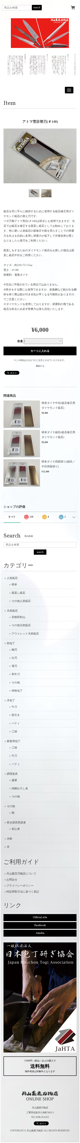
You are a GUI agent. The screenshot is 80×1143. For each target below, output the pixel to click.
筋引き (16, 715)
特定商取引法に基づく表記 (22, 891)
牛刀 (14, 706)
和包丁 (11, 643)
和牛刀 (16, 674)
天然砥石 (12, 610)
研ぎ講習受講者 (16, 822)
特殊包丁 (17, 690)
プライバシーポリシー (20, 885)
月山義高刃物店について (21, 873)
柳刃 (14, 649)
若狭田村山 (18, 617)
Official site (40, 917)
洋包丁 (11, 700)
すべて (11, 516)
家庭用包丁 (13, 741)
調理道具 (12, 773)
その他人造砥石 (21, 601)
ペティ (16, 723)
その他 (16, 682)
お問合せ (11, 879)
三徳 (14, 731)
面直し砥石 (18, 592)
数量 (20, 341)
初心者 (16, 828)
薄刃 (14, 666)
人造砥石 (12, 578)
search (36, 7)
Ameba (40, 933)
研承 (14, 584)
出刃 (14, 657)
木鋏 (9, 838)
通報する (40, 366)
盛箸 (14, 780)
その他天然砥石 (21, 625)
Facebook (40, 925)
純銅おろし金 (20, 788)
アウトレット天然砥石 (25, 633)
